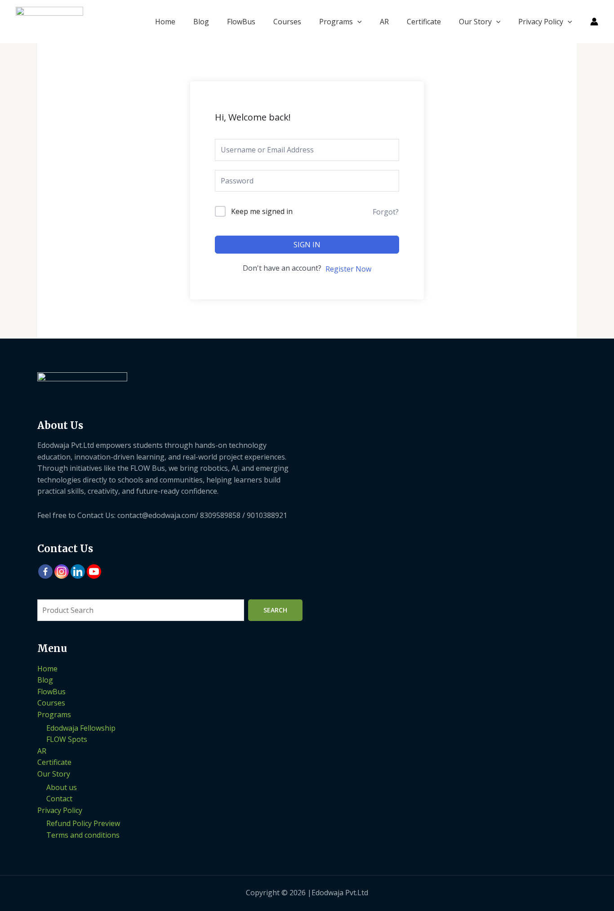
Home (165, 22)
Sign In (307, 245)
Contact (59, 799)
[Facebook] (45, 571)
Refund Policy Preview (83, 823)
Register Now (348, 269)
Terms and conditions (83, 835)
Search (275, 610)
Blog (201, 22)
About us (61, 787)
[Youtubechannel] (94, 571)
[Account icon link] (594, 22)
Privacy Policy (540, 22)
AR (384, 22)
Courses (287, 22)
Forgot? (386, 212)
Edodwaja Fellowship (81, 728)
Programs (336, 22)
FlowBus (241, 22)
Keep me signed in (262, 211)
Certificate (424, 22)
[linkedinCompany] (78, 571)
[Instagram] (61, 571)
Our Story (475, 22)
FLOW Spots (66, 739)
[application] (357, 22)
